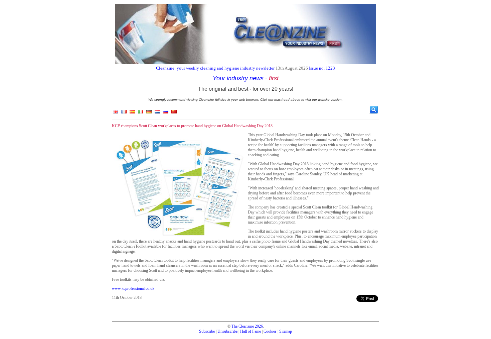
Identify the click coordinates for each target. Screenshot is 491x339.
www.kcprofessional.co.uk (133, 288)
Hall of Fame (250, 331)
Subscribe (207, 331)
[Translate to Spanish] (132, 113)
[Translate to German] (149, 113)
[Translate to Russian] (165, 113)
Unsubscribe (227, 331)
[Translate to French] (124, 113)
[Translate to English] (115, 113)
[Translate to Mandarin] (174, 113)
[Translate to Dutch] (157, 113)
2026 (259, 326)
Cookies (270, 331)
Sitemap (285, 331)
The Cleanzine (242, 326)
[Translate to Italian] (140, 113)
